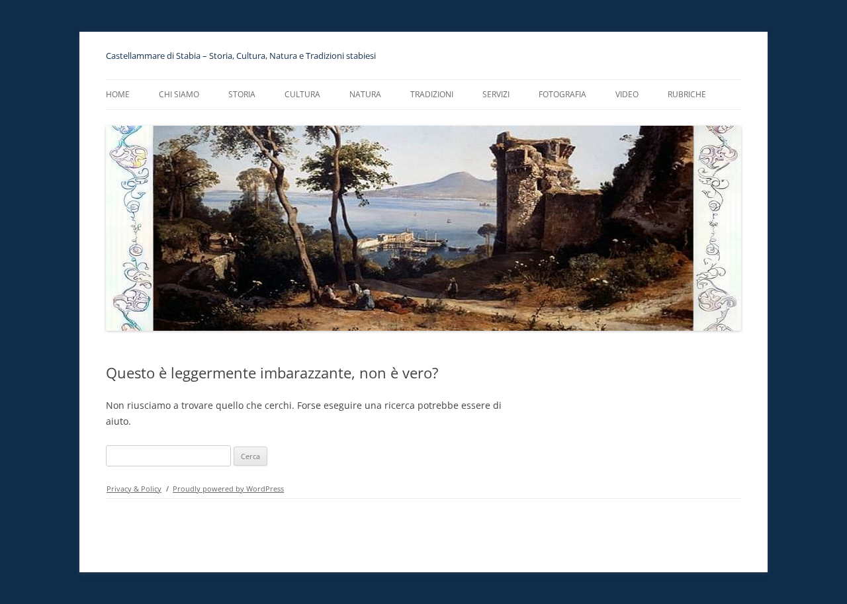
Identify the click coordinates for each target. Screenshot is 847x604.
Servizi (496, 94)
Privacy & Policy (134, 489)
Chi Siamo (179, 94)
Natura (365, 94)
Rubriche (687, 94)
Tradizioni (431, 94)
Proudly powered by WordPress (228, 489)
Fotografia (562, 94)
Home (118, 94)
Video (627, 94)
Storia (241, 94)
